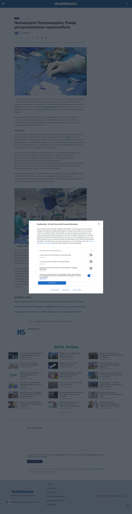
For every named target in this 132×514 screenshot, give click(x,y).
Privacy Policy (77, 290)
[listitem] (66, 251)
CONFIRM (52, 283)
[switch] (89, 255)
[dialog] (66, 257)
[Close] (99, 224)
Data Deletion (55, 290)
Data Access (66, 290)
